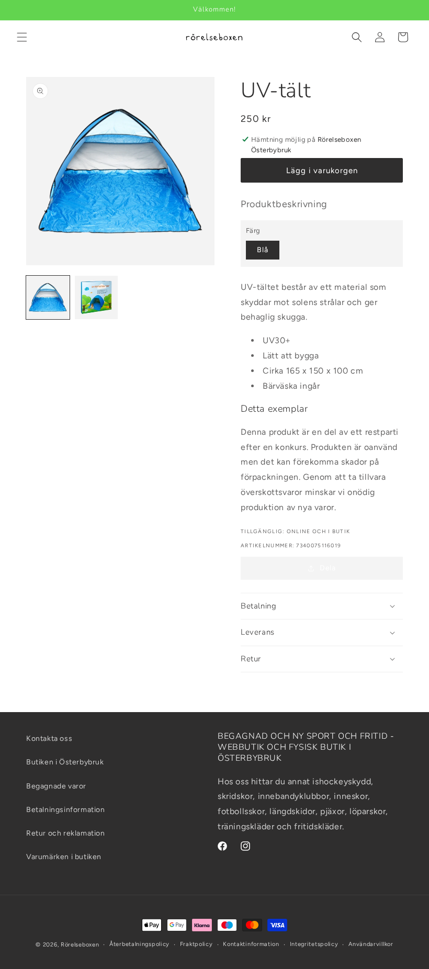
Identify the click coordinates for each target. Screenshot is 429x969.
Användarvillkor (370, 944)
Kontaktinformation (251, 944)
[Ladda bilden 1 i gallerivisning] (48, 297)
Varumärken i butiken (63, 856)
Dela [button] (327, 568)
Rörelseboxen (80, 944)
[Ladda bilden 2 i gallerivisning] (96, 297)
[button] (21, 37)
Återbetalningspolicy (139, 944)
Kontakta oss (49, 738)
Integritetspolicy (314, 944)
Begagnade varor (56, 786)
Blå (262, 249)
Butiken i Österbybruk (65, 762)
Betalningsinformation (65, 809)
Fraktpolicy (196, 944)
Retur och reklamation (65, 833)
